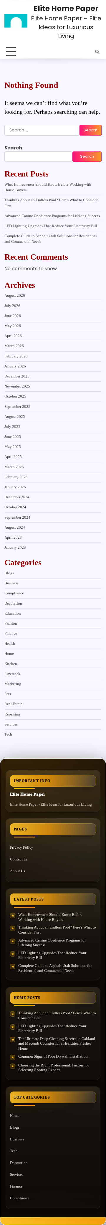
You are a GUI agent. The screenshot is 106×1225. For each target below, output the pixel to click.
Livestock (12, 674)
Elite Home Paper (66, 8)
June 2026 (12, 316)
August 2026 (14, 296)
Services (11, 724)
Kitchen (10, 664)
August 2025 (14, 417)
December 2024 (16, 497)
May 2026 (12, 326)
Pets (7, 694)
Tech (8, 734)
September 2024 (17, 517)
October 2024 (15, 507)
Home (9, 654)
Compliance (14, 593)
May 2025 (12, 447)
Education (12, 613)
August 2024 (14, 527)
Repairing (12, 714)
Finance (10, 634)
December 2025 (16, 376)
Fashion (10, 623)
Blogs (9, 573)
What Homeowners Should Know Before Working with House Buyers (50, 917)
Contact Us (19, 859)
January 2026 (15, 366)
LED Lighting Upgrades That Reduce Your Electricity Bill (50, 226)
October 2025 (15, 396)
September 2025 (17, 407)
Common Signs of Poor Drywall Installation (53, 1056)
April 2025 (13, 457)
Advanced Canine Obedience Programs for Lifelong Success (52, 216)
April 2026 (13, 336)
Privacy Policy (21, 847)
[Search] (97, 51)
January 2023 (15, 547)
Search (13, 147)
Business (11, 583)
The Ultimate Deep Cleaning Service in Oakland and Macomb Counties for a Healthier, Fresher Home (56, 1043)
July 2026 (12, 306)
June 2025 (12, 437)
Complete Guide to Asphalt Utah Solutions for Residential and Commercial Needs (55, 968)
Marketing (12, 684)
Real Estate (13, 704)
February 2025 (16, 477)
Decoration (13, 603)
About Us (17, 871)
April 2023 (13, 537)
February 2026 (16, 356)
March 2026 (14, 346)
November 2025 (17, 386)
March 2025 (14, 467)
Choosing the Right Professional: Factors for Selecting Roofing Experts (53, 1067)
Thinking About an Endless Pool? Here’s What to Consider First (57, 929)
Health (9, 644)
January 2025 (15, 487)
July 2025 (12, 427)
